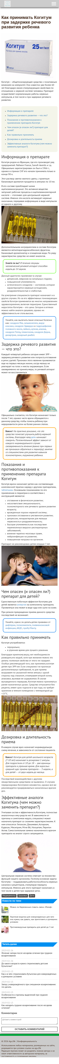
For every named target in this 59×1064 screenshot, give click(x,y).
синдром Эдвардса (24, 326)
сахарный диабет (25, 335)
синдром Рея (16, 323)
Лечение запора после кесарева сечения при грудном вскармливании (26, 954)
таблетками (7, 490)
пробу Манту (29, 628)
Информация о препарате (20, 111)
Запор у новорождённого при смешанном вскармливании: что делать (28, 986)
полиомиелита (23, 625)
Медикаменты (9, 896)
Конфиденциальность (27, 1041)
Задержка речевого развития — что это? (27, 116)
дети (33, 437)
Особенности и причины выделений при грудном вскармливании (24, 996)
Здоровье (22, 896)
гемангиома (27, 332)
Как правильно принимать (20, 135)
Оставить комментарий (29, 1029)
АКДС (19, 628)
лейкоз (26, 329)
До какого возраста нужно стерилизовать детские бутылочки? (24, 965)
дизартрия (10, 335)
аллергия (21, 605)
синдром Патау (12, 332)
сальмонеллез (31, 323)
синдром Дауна (42, 332)
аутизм (34, 329)
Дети (32, 896)
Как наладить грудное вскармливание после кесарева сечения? (26, 1006)
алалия (42, 329)
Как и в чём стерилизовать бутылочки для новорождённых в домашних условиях (28, 975)
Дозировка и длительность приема (24, 139)
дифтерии (10, 625)
